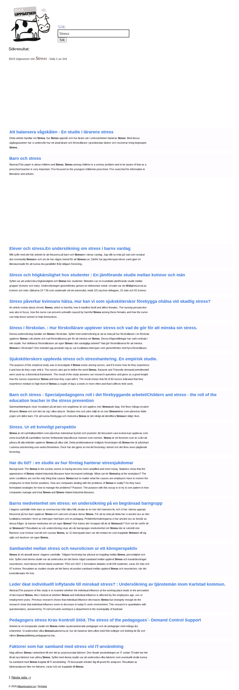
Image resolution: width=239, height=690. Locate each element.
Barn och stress (25, 158)
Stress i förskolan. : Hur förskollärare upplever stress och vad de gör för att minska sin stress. (103, 327)
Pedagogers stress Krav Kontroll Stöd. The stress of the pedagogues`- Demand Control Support (105, 620)
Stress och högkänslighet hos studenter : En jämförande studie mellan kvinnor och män (97, 275)
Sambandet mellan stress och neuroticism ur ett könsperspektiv (73, 548)
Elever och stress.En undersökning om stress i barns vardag (69, 248)
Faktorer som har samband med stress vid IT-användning (66, 646)
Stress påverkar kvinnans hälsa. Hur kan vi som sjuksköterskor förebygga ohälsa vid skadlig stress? (110, 301)
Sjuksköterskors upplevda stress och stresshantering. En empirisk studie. (83, 359)
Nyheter (42, 686)
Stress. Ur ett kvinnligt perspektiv (42, 427)
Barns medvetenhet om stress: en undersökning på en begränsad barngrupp (85, 503)
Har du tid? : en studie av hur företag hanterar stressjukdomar (71, 462)
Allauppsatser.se (26, 686)
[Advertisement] (100, 95)
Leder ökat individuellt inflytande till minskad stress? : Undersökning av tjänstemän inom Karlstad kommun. (117, 584)
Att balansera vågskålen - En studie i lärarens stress (61, 132)
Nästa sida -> (21, 677)
